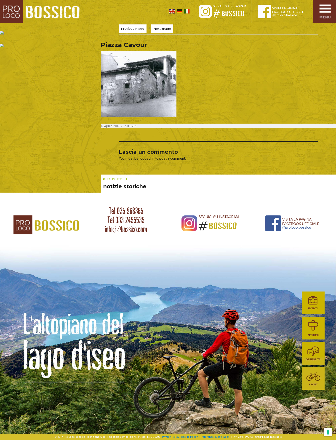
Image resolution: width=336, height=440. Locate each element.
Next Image (162, 28)
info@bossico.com (126, 229)
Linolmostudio (273, 436)
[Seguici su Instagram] (227, 11)
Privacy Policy (170, 436)
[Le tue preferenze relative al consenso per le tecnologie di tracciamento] (328, 432)
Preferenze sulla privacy (214, 436)
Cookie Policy (189, 436)
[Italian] (186, 11)
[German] (179, 11)
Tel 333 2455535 (125, 220)
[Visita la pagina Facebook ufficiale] (284, 11)
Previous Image (132, 28)
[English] (172, 11)
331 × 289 (130, 126)
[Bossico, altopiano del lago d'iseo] (41, 11)
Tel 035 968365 (126, 211)
